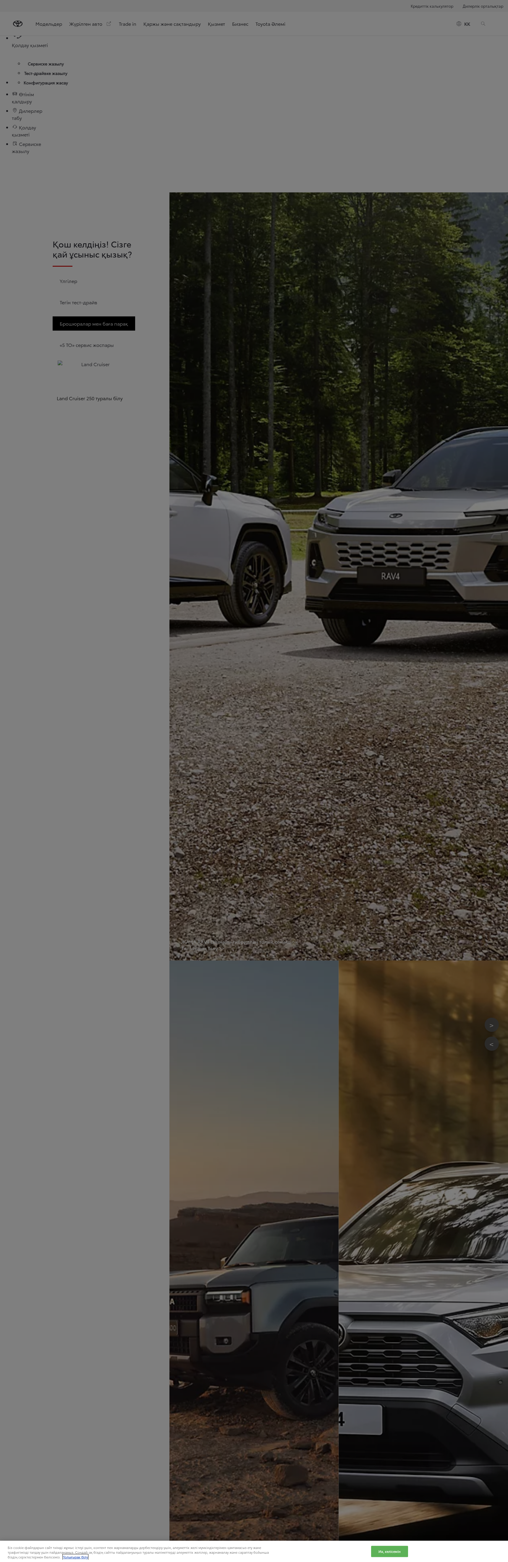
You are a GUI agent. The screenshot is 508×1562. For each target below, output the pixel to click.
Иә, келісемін (389, 1551)
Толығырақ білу (75, 1557)
